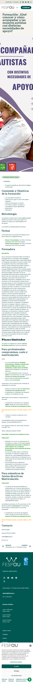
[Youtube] (25, 2)
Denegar (16, 671)
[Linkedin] (28, 2)
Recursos (5, 642)
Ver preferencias (17, 675)
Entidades (5, 634)
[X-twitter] (31, 2)
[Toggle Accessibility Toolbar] (29, 679)
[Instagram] (20, 2)
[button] (30, 646)
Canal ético (9, 2)
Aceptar (16, 666)
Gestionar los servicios (16, 662)
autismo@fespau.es (8, 593)
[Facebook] (23, 2)
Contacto (16, 2)
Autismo (5, 638)
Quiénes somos (7, 630)
